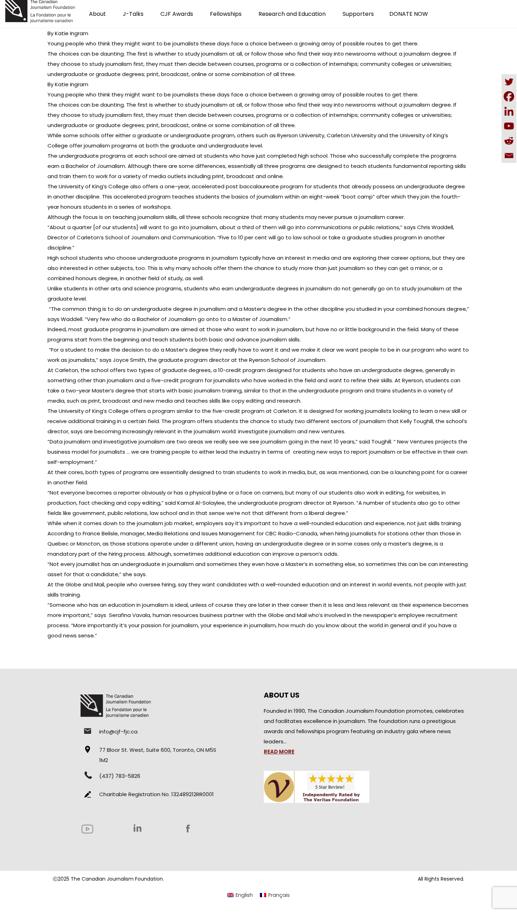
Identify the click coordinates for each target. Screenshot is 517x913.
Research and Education (292, 14)
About (97, 14)
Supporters (358, 14)
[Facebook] (509, 96)
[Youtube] (509, 126)
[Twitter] (509, 81)
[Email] (509, 155)
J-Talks (133, 14)
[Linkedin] (509, 111)
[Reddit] (509, 140)
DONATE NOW (408, 14)
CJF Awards (176, 14)
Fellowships (226, 14)
